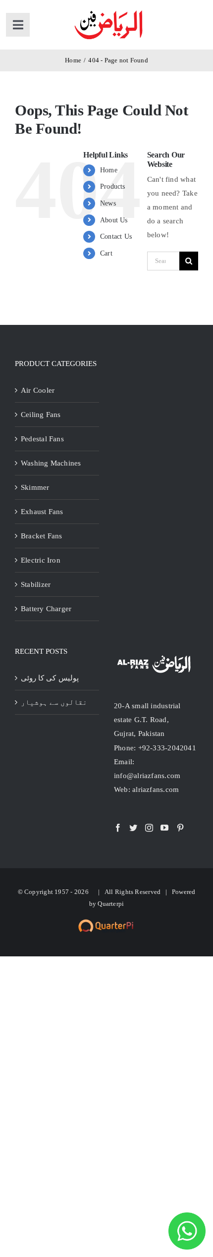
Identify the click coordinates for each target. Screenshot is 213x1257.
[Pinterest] (180, 828)
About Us (114, 220)
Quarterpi (111, 903)
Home (108, 170)
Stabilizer (36, 584)
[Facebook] (118, 828)
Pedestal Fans (42, 439)
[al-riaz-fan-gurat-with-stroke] (108, 11)
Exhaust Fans (42, 512)
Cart (106, 253)
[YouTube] (164, 828)
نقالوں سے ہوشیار (54, 702)
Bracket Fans (41, 536)
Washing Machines (51, 463)
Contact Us (116, 236)
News (108, 203)
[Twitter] (133, 828)
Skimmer (35, 487)
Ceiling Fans (41, 415)
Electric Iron (40, 560)
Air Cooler (37, 390)
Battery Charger (46, 609)
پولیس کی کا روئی (50, 678)
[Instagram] (149, 828)
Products (112, 186)
